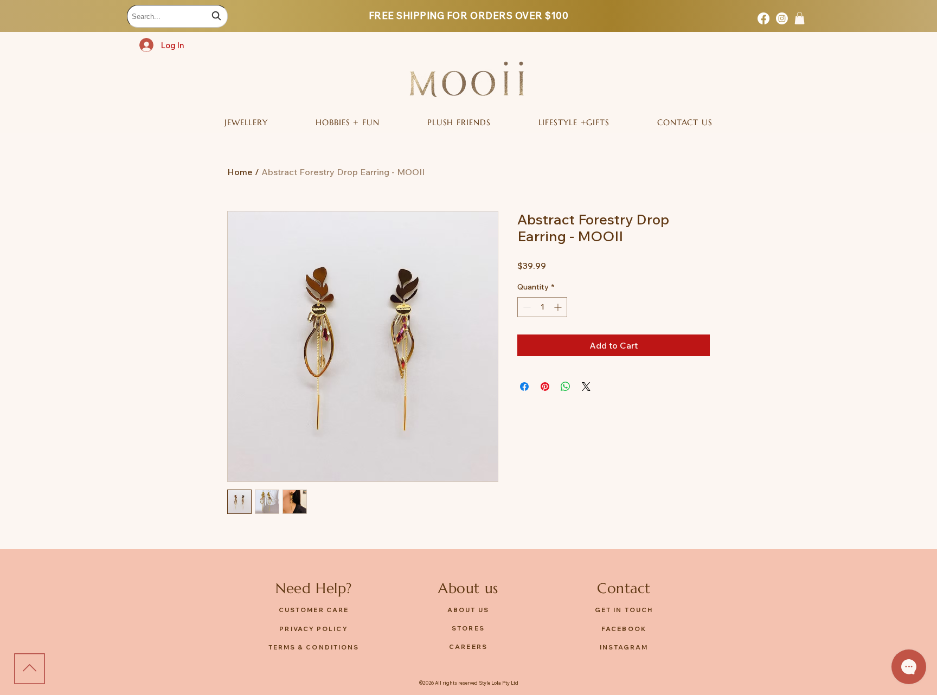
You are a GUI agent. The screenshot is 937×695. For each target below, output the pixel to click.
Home (240, 171)
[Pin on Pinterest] (544, 386)
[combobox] (177, 16)
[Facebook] (763, 18)
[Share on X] (586, 386)
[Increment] (559, 307)
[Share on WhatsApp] (565, 386)
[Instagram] (782, 18)
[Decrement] (525, 307)
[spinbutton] (542, 307)
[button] (799, 18)
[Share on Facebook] (524, 386)
